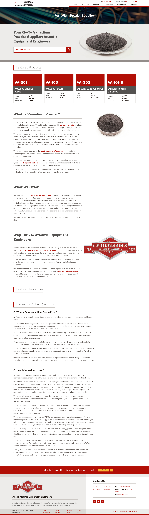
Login (133, 1)
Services (109, 5)
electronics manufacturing (52, 151)
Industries (97, 5)
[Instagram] (102, 501)
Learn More (103, 470)
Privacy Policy (69, 511)
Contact (133, 5)
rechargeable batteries (30, 163)
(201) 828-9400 (125, 487)
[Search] (68, 50)
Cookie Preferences (46, 511)
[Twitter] (98, 501)
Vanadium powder (67, 125)
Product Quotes (121, 1)
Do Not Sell (79, 511)
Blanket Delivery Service (68, 271)
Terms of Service (58, 511)
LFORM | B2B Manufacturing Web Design (124, 511)
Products (85, 5)
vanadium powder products (42, 195)
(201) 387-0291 (123, 494)
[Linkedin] (94, 501)
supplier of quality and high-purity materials (38, 250)
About (74, 5)
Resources (121, 5)
